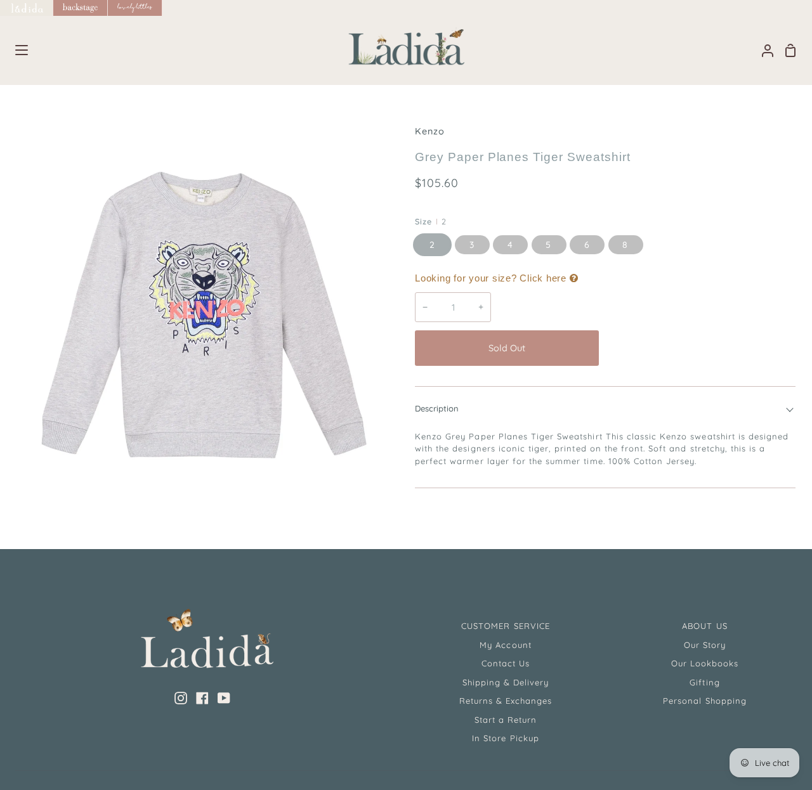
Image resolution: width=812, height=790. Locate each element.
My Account (505, 645)
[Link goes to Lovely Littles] (135, 8)
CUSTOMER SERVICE (505, 626)
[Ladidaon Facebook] (202, 698)
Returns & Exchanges (506, 701)
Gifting (704, 682)
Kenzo (430, 131)
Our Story (705, 645)
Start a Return (506, 720)
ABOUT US (704, 626)
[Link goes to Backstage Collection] (80, 8)
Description (437, 408)
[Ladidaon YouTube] (224, 698)
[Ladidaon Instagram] (180, 698)
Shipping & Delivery (505, 682)
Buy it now (700, 348)
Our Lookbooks (705, 663)
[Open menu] (14, 50)
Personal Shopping (705, 701)
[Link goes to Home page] (26, 8)
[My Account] (762, 50)
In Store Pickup (505, 738)
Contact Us (505, 663)
